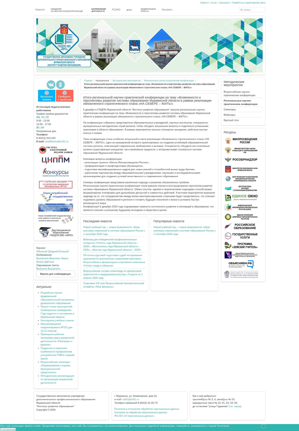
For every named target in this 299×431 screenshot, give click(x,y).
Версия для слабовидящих (55, 273)
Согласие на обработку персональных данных (140, 412)
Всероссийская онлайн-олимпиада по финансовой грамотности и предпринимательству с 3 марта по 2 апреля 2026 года (113, 274)
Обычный (41, 251)
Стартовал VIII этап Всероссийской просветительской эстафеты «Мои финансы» (113, 285)
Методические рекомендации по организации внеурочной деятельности (57, 379)
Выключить (42, 258)
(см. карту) (235, 406)
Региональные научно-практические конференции (169, 80)
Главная (88, 80)
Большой (63, 251)
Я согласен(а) (8, 429)
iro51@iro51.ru (131, 399)
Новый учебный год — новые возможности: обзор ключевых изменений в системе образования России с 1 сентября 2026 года (114, 230)
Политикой (223, 425)
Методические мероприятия (127, 80)
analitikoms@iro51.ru (56, 141)
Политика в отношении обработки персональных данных (146, 408)
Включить (54, 258)
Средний (53, 251)
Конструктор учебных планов (57, 320)
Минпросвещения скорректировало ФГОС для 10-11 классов (56, 327)
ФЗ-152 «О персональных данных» (134, 415)
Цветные (49, 261)
